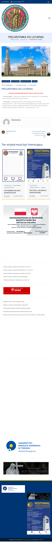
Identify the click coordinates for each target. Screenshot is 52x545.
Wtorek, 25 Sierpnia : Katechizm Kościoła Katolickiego (15, 276)
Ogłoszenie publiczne (25, 81)
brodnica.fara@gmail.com (18, 1)
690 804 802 (6, 1)
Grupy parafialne (15, 81)
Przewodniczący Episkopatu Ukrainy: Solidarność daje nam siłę (17, 311)
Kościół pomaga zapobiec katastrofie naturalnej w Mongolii (16, 308)
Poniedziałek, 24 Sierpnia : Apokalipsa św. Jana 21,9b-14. (16, 280)
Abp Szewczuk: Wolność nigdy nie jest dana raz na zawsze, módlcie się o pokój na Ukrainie (24, 314)
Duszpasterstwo (6, 81)
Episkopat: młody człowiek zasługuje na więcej (13, 301)
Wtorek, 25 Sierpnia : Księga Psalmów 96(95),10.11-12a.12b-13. (18, 270)
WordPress (40, 539)
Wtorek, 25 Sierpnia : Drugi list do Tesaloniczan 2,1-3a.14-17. (17, 266)
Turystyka (34, 81)
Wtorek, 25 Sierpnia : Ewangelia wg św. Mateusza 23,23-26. (17, 273)
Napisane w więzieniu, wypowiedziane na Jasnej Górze (15, 305)
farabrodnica (9, 85)
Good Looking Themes (27, 539)
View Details (7, 195)
